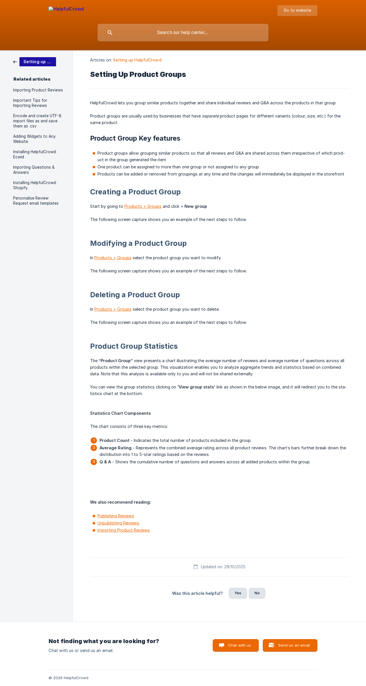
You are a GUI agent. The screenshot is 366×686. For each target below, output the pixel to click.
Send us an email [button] (294, 645)
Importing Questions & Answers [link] (34, 170)
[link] (34, 61)
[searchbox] (183, 32)
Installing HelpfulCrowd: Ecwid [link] (35, 154)
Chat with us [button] (239, 645)
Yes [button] (237, 593)
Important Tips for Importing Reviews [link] (30, 103)
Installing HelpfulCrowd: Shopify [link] (35, 185)
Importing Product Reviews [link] (38, 90)
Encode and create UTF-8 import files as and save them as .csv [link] (37, 120)
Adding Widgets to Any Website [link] (34, 139)
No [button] (257, 593)
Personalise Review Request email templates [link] (36, 201)
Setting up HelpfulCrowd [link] (137, 59)
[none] (66, 10)
